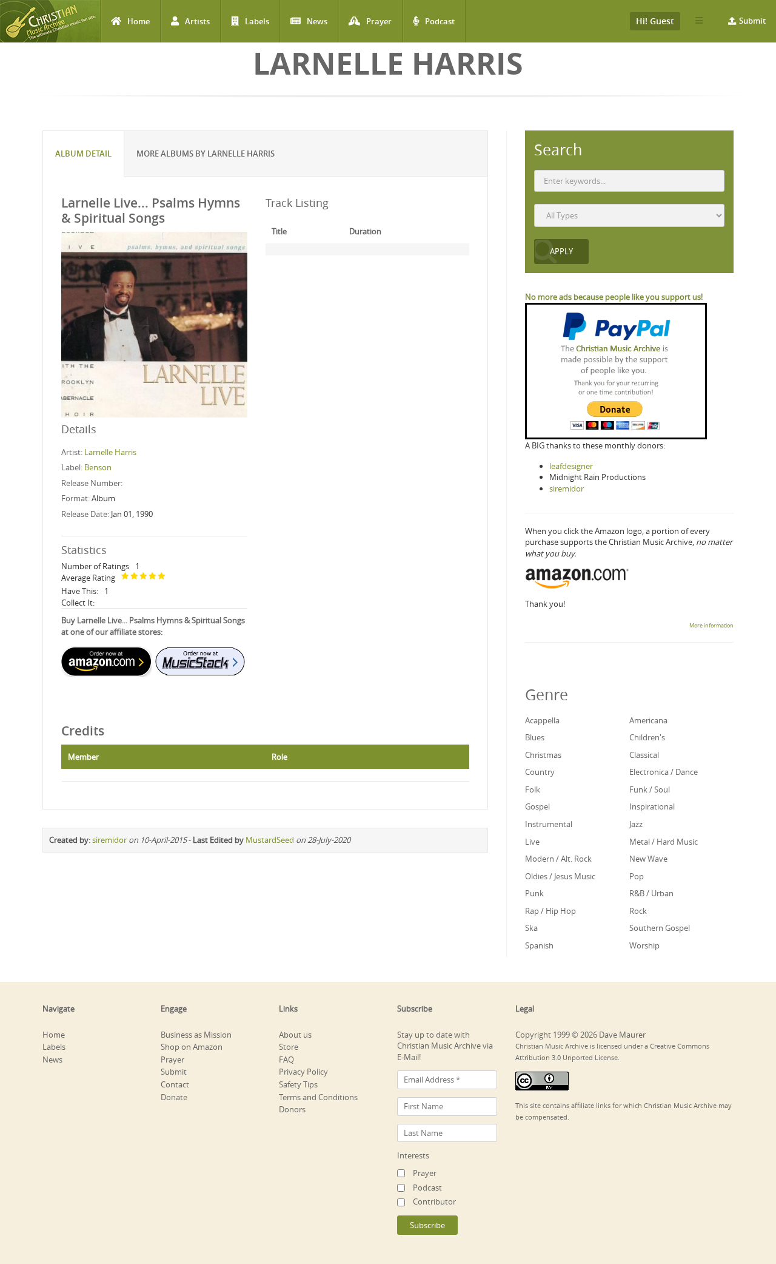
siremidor (109, 839)
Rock (638, 910)
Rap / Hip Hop (550, 910)
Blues (534, 737)
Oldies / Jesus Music (560, 876)
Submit (752, 20)
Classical (644, 754)
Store (288, 1046)
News (317, 21)
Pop (636, 876)
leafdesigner (571, 466)
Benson (98, 467)
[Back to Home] (50, 21)
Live (532, 841)
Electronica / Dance (663, 771)
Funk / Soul (649, 789)
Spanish (539, 945)
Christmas (543, 754)
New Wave (648, 858)
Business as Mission (196, 1034)
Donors (292, 1109)
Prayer (379, 21)
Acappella (542, 720)
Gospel (537, 806)
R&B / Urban (651, 893)
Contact (175, 1084)
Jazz (636, 824)
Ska (531, 927)
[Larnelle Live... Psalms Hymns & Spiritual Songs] (154, 324)
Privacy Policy (303, 1071)
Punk (534, 893)
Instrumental (548, 824)
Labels (257, 21)
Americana (648, 720)
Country (540, 771)
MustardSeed (270, 839)
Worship (644, 945)
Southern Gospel (659, 927)
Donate (174, 1097)
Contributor (434, 1201)
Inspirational (652, 806)
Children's (647, 737)
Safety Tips (298, 1084)
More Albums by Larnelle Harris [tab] (205, 153)
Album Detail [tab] (83, 153)
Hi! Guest (655, 21)
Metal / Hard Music (663, 841)
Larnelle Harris (110, 452)
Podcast (440, 21)
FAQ (286, 1059)
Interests (413, 1155)
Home (138, 21)
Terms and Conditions (318, 1097)
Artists (197, 21)
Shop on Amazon (191, 1046)
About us (295, 1034)
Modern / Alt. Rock (558, 858)
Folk (532, 789)
